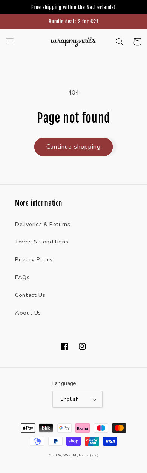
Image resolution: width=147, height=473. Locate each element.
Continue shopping (73, 147)
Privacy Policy (34, 259)
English (70, 399)
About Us (28, 312)
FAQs (22, 277)
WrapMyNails (76, 455)
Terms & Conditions (41, 241)
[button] (9, 41)
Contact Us (30, 295)
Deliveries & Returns (42, 224)
